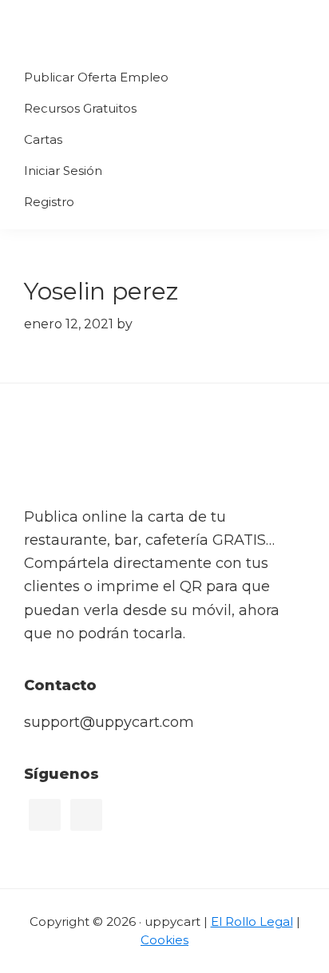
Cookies (164, 939)
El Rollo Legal (252, 921)
